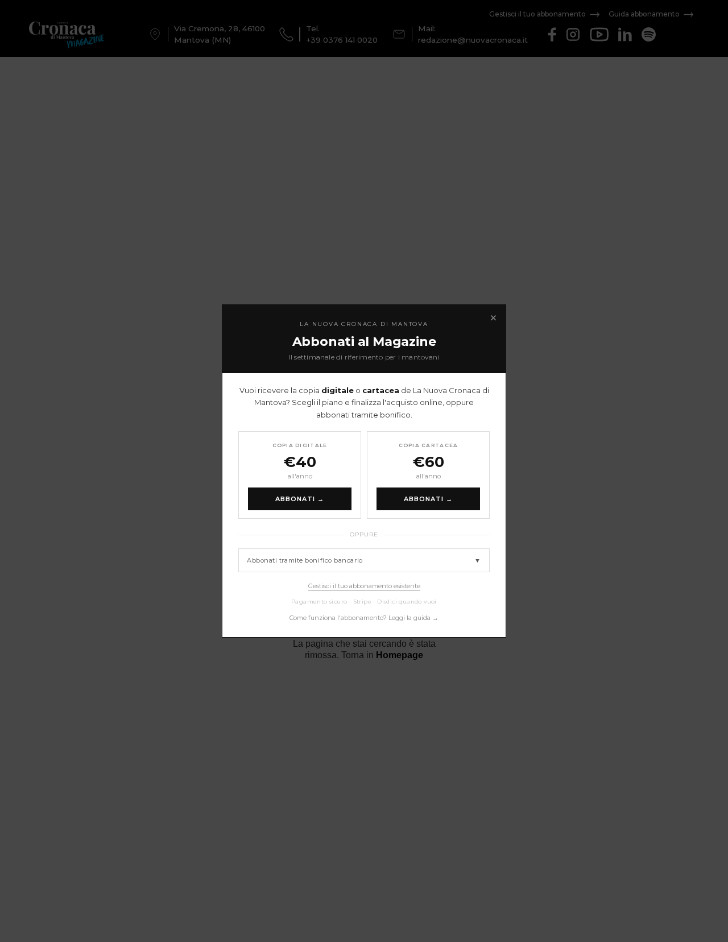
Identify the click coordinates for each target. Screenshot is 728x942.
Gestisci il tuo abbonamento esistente (364, 586)
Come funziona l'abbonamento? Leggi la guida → (364, 618)
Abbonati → (300, 499)
